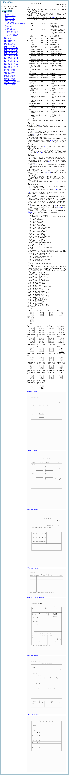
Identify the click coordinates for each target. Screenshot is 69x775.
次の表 (54, 17)
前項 (29, 181)
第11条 (35, 134)
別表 (40, 125)
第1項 (35, 164)
